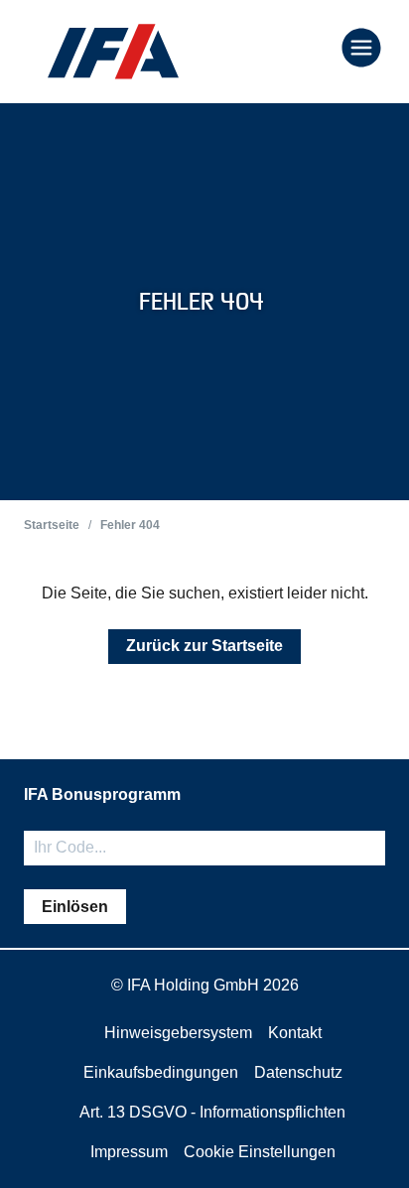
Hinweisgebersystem (178, 1032)
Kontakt (295, 1032)
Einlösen (75, 906)
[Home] (113, 51)
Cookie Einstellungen (260, 1151)
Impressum (129, 1151)
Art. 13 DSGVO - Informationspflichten (212, 1112)
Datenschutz (298, 1072)
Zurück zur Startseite (204, 645)
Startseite (51, 525)
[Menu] (361, 49)
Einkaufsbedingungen (160, 1072)
